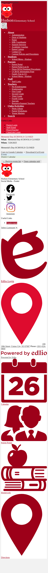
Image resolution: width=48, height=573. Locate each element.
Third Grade (17, 96)
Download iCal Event (35, 152)
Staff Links (16, 81)
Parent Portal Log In (20, 67)
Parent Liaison (18, 49)
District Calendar (8, 157)
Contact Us (16, 52)
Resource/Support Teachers (23, 103)
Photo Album (17, 108)
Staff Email (11, 127)
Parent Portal (17, 64)
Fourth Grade (17, 98)
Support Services (19, 44)
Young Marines (18, 113)
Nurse (14, 40)
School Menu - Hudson (21, 59)
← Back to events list (12, 161)
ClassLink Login (13, 132)
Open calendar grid (32, 161)
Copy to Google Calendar (12, 152)
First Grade (16, 91)
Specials (15, 101)
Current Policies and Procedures (25, 54)
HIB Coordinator (19, 42)
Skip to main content (9, 2)
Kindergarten (17, 89)
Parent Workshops (19, 111)
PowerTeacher (12, 130)
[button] (10, 32)
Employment (11, 223)
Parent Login (11, 125)
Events (4, 154)
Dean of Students (19, 37)
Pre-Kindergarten (19, 87)
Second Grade (18, 94)
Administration (18, 35)
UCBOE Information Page (23, 71)
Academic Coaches (20, 47)
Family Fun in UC (19, 74)
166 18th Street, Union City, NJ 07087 (23, 345)
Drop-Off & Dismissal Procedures (26, 69)
